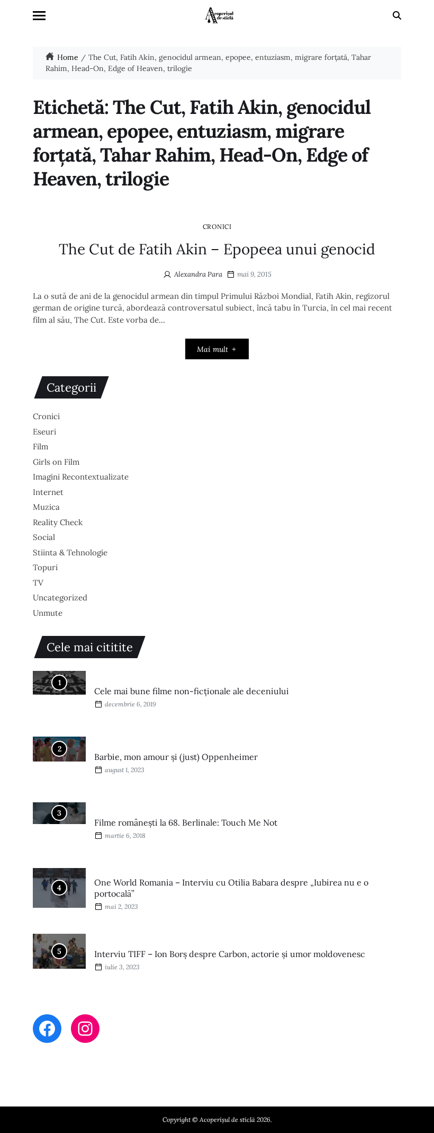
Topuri (45, 567)
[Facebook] (47, 1028)
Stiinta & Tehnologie (70, 552)
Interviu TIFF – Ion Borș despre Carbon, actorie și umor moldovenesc (229, 954)
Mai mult (212, 349)
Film (40, 446)
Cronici (217, 226)
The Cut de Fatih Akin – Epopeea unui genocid (217, 249)
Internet (48, 492)
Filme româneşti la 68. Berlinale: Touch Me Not (185, 822)
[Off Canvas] (39, 15)
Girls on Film (56, 462)
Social (44, 537)
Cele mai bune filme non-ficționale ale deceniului (191, 691)
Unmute (47, 613)
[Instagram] (85, 1028)
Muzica (46, 507)
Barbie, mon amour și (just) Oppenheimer (176, 756)
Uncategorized (60, 597)
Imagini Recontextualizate (81, 477)
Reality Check (58, 522)
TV (38, 583)
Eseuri (44, 432)
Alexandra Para (198, 274)
